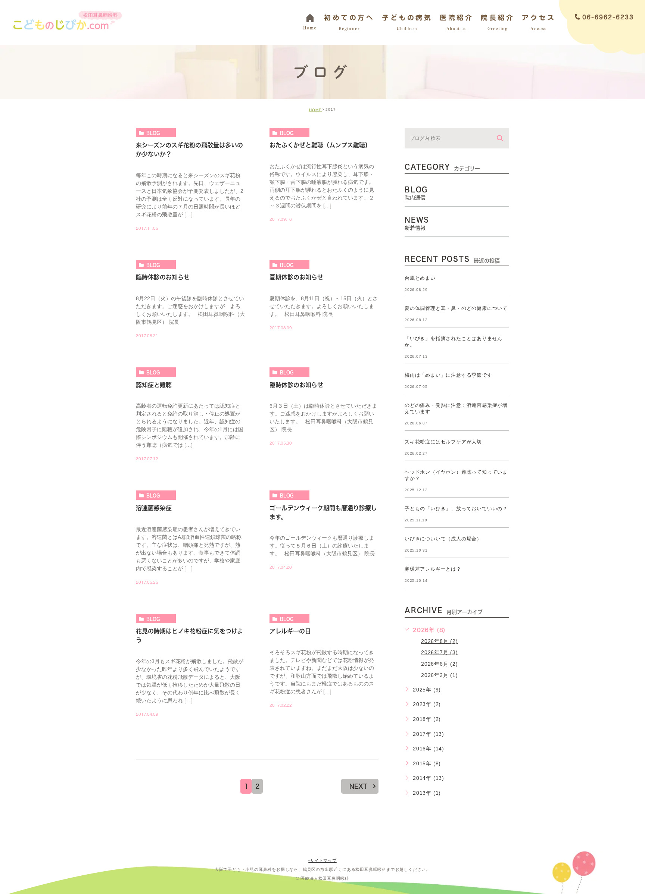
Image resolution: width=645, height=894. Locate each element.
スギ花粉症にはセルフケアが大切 (443, 442)
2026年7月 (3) (439, 652)
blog (153, 133)
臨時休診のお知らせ (163, 277)
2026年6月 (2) (439, 663)
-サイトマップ (322, 860)
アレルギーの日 (290, 631)
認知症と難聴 (154, 385)
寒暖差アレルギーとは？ (433, 569)
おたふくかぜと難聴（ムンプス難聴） (320, 145)
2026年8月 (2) (439, 641)
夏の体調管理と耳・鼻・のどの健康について (456, 308)
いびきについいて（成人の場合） (443, 539)
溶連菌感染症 (154, 508)
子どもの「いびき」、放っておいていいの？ (456, 508)
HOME (315, 110)
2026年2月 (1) (439, 675)
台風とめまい (420, 278)
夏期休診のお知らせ (296, 277)
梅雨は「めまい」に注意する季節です (448, 375)
